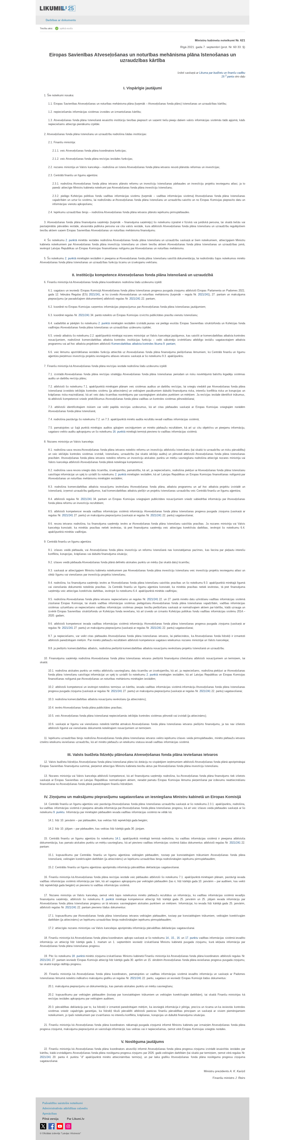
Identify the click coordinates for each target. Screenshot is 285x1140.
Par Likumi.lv (75, 1118)
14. (167, 937)
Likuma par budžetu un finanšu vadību (222, 72)
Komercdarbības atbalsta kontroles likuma (136, 343)
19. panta (227, 76)
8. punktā (108, 899)
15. (173, 937)
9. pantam (169, 343)
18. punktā (78, 956)
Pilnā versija (50, 1118)
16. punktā (119, 431)
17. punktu (191, 937)
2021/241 (94, 294)
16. (179, 937)
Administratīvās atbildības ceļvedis (65, 1108)
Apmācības (49, 1113)
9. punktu (58, 812)
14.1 (117, 838)
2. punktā (71, 240)
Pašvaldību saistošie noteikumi (62, 1103)
